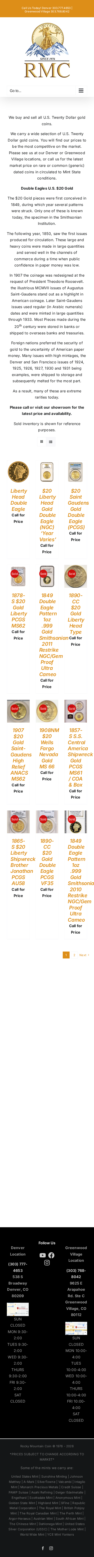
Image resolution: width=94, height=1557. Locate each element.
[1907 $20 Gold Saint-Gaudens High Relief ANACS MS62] (18, 702)
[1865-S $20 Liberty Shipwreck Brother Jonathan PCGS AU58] (18, 813)
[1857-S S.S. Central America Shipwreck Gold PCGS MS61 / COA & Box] (75, 702)
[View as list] (50, 441)
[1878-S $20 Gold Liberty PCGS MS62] (18, 568)
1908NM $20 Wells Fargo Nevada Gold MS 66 (49, 748)
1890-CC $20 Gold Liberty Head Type (76, 613)
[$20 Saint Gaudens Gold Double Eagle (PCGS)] (75, 463)
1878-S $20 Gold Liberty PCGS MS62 (18, 610)
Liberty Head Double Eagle (18, 500)
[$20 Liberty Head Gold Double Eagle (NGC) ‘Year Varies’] (47, 463)
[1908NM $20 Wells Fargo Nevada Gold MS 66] (47, 702)
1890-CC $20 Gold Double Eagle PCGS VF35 (47, 862)
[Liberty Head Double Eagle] (18, 463)
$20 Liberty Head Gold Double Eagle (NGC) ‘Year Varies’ (47, 515)
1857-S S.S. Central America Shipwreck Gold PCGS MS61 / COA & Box (80, 757)
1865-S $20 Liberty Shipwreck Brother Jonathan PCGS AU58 (23, 862)
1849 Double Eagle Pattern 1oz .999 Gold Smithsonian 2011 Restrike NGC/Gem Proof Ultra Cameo (53, 634)
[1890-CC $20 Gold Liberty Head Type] (75, 568)
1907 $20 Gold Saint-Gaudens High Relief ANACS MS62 (21, 754)
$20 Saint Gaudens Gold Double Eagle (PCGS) (78, 509)
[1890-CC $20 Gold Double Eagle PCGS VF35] (47, 813)
